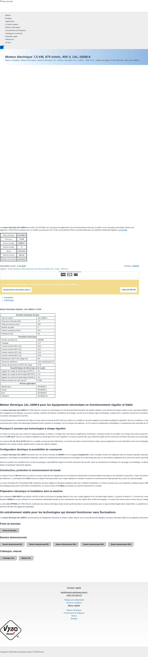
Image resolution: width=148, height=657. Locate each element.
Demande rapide (11, 36)
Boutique (8, 18)
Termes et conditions (74, 603)
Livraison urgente (11, 24)
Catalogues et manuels (13, 33)
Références (9, 39)
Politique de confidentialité (74, 600)
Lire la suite (122, 230)
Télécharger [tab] (9, 300)
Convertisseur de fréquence (15, 30)
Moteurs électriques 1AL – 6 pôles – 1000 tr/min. (76, 60)
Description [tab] (8, 298)
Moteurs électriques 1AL (47, 60)
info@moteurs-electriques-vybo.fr (16, 290)
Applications (9, 21)
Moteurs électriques (12, 27)
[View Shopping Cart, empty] (1, 47)
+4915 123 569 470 (128, 290)
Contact (8, 42)
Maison (8, 15)
